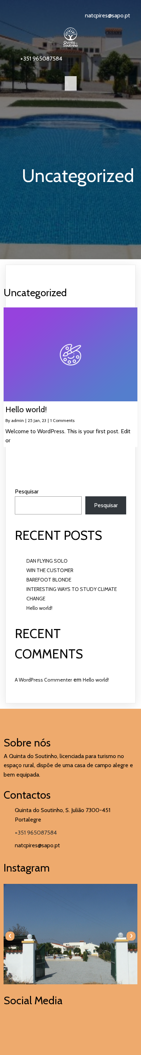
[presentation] (9, 935)
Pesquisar (27, 491)
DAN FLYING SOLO (47, 561)
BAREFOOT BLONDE (48, 579)
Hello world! (39, 608)
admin (17, 420)
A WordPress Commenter (43, 680)
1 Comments (62, 420)
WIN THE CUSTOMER (49, 570)
